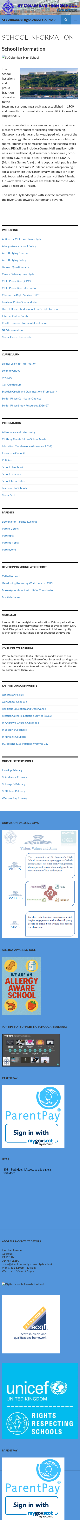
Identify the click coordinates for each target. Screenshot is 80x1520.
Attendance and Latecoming (19, 432)
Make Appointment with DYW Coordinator (28, 590)
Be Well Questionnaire (15, 267)
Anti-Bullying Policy (14, 260)
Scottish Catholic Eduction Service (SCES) (27, 715)
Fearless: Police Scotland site (19, 302)
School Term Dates (13, 481)
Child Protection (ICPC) (16, 281)
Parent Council (11, 528)
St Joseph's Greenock (14, 729)
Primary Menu (75, 19)
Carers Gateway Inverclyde (18, 274)
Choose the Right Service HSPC (21, 295)
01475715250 (10, 1260)
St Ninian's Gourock (14, 736)
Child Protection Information (19, 288)
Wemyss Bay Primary (15, 798)
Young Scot (8, 495)
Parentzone (9, 549)
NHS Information (12, 330)
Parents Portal (10, 542)
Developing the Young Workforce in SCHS (27, 583)
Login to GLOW (11, 370)
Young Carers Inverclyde (16, 337)
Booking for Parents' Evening (19, 521)
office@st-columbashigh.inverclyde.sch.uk (27, 1264)
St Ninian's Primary (13, 791)
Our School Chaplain (14, 701)
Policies (6, 460)
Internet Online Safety (15, 316)
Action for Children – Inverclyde (21, 239)
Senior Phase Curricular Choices (21, 398)
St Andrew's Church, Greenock (20, 722)
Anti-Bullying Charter (15, 253)
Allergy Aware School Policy (19, 246)
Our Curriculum (12, 384)
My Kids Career (11, 597)
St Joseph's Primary (13, 784)
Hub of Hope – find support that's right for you (30, 309)
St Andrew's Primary (14, 777)
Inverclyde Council (13, 453)
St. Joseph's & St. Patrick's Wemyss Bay (25, 743)
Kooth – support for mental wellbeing (24, 323)
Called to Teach (11, 576)
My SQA (7, 377)
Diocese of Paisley (13, 694)
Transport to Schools (14, 488)
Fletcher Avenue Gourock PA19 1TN (12, 1253)
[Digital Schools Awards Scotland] (23, 1283)
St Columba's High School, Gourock (29, 20)
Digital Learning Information (19, 363)
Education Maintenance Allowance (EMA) (27, 446)
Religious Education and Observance (24, 708)
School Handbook (12, 467)
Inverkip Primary (12, 770)
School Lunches (11, 474)
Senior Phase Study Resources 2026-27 (25, 405)
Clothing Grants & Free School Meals (24, 439)
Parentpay (8, 535)
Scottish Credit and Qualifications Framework (29, 391)
